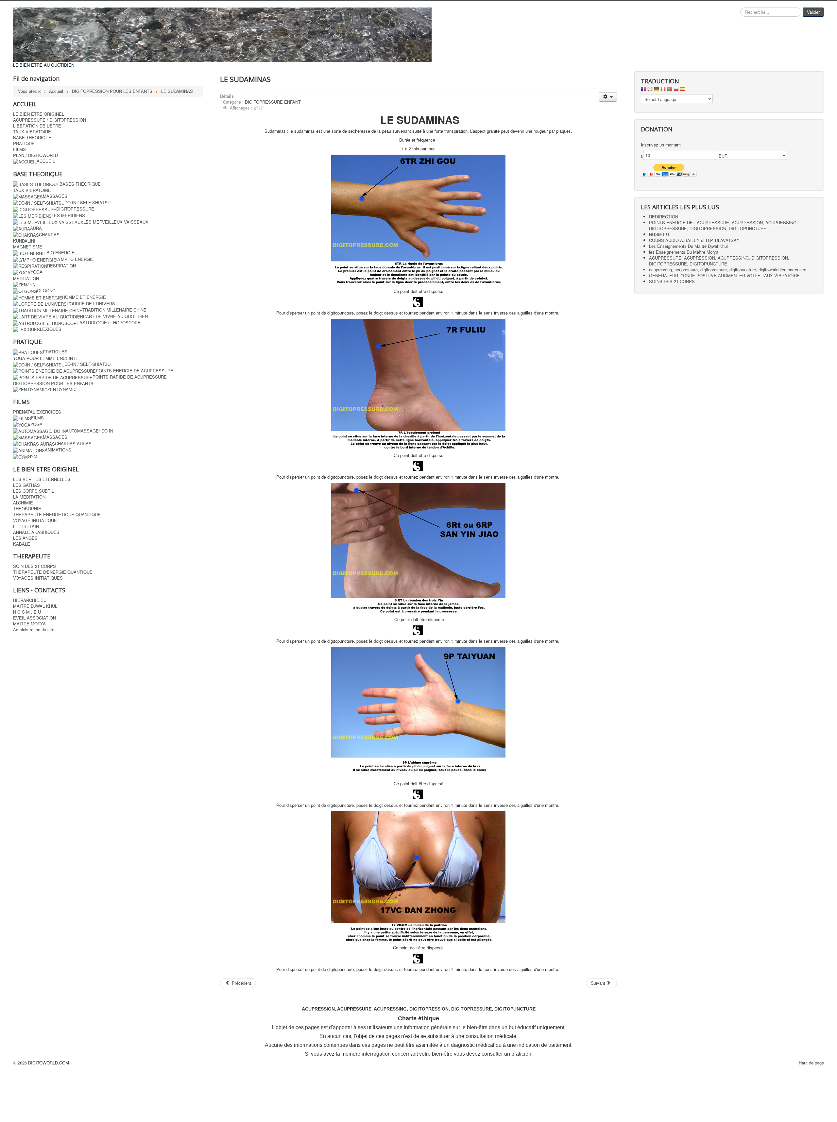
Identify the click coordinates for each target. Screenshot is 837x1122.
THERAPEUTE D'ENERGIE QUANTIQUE (53, 572)
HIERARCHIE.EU (29, 600)
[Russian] (676, 91)
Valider (813, 12)
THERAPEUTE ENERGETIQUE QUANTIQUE (57, 515)
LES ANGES (25, 538)
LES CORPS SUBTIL (33, 491)
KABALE (21, 544)
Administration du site (33, 630)
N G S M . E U (27, 612)
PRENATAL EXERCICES (37, 412)
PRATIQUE (24, 143)
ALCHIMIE (23, 503)
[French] (643, 91)
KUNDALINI (24, 241)
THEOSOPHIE (27, 509)
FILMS (19, 149)
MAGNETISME (27, 247)
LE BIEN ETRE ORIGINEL (38, 114)
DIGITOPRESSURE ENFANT (273, 102)
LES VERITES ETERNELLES (41, 479)
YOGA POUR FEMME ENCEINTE (45, 358)
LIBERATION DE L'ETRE (37, 126)
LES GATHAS (26, 485)
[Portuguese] (669, 91)
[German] (656, 91)
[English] (650, 91)
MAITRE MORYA (29, 624)
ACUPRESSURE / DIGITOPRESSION (49, 120)
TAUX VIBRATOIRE (32, 132)
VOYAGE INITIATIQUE (35, 520)
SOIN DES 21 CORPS (34, 566)
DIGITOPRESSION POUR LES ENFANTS (53, 383)
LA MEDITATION (29, 497)
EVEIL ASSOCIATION (34, 618)
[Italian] (663, 91)
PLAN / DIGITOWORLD (35, 155)
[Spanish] (682, 91)
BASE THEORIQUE (32, 138)
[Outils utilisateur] (608, 97)
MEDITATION (26, 278)
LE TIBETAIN (26, 526)
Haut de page (811, 1063)
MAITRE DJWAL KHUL (35, 606)
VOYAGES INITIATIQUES (38, 578)
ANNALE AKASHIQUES (36, 532)
